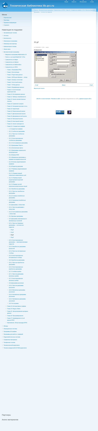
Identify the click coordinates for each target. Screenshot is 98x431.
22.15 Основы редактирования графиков (17, 163)
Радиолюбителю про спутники (12, 337)
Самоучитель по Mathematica (13, 64)
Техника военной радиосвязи (12, 345)
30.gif (12, 229)
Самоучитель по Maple (11, 59)
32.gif (12, 235)
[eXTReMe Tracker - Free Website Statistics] (69, 113)
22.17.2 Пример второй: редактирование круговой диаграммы (16, 179)
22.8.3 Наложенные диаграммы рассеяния (17, 295)
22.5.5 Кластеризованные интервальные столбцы (16, 256)
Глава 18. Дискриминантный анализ (17, 116)
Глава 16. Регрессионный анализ (16, 111)
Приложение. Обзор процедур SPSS (17, 322)
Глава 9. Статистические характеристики (14, 90)
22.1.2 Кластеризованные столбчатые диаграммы (16, 139)
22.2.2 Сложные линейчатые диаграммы (17, 197)
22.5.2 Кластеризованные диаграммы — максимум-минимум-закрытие (18, 242)
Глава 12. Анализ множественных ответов (16, 100)
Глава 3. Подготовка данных (14, 74)
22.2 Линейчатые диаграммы (17, 189)
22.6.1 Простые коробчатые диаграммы (16, 263)
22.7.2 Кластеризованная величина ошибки (16, 279)
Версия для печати (39, 88)
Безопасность (7, 38)
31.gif (12, 232)
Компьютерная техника (10, 46)
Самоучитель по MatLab (11, 62)
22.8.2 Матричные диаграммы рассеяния (17, 291)
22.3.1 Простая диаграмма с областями (16, 208)
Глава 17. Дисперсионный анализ (16, 113)
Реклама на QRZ (55, 98)
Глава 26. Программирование (15, 315)
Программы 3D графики (10, 331)
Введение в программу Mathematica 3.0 (16, 54)
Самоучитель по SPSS (11, 67)
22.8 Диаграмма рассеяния (16, 283)
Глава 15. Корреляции (13, 108)
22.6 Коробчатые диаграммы (17, 260)
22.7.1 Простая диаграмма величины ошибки (16, 275)
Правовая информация (10, 22)
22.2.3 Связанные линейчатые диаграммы (17, 201)
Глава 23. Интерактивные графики (16, 306)
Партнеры (6, 20)
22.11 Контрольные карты (16, 148)
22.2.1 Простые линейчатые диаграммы (16, 192)
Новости (74, 1)
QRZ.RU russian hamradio (43, 98)
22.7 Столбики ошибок (15, 271)
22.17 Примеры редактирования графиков (18, 170)
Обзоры (6, 326)
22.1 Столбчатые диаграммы (17, 131)
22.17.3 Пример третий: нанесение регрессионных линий (18, 185)
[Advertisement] (16, 380)
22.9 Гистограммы (14, 303)
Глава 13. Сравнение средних (15, 103)
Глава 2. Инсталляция (13, 72)
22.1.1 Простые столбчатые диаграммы (16, 135)
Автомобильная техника (10, 32)
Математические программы (11, 52)
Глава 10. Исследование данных (16, 94)
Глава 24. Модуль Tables (13, 308)
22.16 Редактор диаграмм (16, 166)
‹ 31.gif (36, 85)
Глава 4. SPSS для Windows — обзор (17, 77)
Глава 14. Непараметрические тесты (17, 106)
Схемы (92, 1)
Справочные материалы (10, 339)
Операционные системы (10, 328)
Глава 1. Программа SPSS (14, 69)
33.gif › (91, 85)
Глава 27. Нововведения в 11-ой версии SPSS (16, 319)
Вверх (63, 85)
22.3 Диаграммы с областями (17, 204)
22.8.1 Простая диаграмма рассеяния (16, 286)
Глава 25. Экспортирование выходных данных (17, 312)
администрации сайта (85, 98)
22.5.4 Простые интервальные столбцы (17, 252)
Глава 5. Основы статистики (14, 79)
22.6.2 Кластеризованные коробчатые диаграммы (16, 268)
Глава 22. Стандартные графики (16, 126)
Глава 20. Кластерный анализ (15, 121)
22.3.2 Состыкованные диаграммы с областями (18, 212)
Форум (66, 1)
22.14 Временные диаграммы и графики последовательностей (17, 158)
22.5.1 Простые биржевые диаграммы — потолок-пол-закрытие (16, 225)
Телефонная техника (9, 342)
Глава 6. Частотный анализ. (14, 82)
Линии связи (7, 49)
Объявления (83, 1)
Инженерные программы (10, 41)
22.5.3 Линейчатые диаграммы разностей (17, 247)
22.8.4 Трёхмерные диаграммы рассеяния (17, 300)
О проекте (6, 25)
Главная (36, 10)
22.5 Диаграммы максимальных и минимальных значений (18, 219)
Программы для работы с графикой (13, 334)
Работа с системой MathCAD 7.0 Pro (15, 57)
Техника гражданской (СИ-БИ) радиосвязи (15, 348)
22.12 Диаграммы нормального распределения (17, 151)
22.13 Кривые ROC (14, 155)
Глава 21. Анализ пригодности (15, 123)
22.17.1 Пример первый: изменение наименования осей (17, 174)
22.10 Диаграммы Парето (16, 145)
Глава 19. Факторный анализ (15, 118)
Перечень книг (7, 17)
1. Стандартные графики (15, 129)
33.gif (12, 237)
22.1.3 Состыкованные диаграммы (18, 143)
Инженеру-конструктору (10, 43)
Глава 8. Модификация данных (15, 87)
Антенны (6, 35)
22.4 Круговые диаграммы (16, 216)
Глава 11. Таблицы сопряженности (16, 96)
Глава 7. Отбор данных (13, 84)
